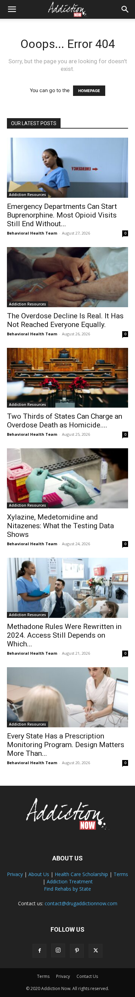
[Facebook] (39, 951)
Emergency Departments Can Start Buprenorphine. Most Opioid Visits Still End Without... (62, 215)
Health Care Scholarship (81, 874)
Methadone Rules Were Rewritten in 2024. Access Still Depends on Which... (64, 635)
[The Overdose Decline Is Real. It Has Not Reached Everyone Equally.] (67, 277)
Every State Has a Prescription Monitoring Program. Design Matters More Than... (65, 745)
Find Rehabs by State (67, 888)
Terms (121, 874)
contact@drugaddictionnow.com (81, 903)
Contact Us (87, 976)
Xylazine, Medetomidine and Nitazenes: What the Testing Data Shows (60, 526)
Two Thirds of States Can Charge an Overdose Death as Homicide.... (64, 420)
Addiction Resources (27, 194)
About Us (38, 874)
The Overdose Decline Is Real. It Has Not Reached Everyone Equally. (65, 320)
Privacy (15, 874)
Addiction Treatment (70, 881)
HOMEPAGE (89, 90)
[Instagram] (58, 950)
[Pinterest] (77, 951)
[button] (12, 9)
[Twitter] (95, 951)
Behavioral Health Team (32, 233)
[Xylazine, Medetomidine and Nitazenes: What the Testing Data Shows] (67, 478)
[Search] (125, 9)
